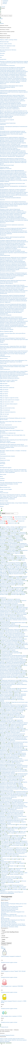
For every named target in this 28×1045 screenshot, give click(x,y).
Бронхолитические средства (6, 295)
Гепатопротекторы (4, 67)
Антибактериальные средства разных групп (9, 191)
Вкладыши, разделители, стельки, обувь (18, 471)
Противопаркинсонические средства (8, 250)
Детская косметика (4, 437)
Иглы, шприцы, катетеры (5, 496)
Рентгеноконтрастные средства (7, 119)
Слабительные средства (5, 70)
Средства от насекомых (8, 352)
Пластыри (2, 480)
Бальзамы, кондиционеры (10, 346)
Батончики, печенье (4, 421)
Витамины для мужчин (16, 113)
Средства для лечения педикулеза (7, 280)
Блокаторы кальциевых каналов (7, 170)
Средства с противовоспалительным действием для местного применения (13, 229)
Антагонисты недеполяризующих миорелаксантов (12, 159)
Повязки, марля (3, 485)
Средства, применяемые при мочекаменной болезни (12, 309)
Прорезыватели (3, 427)
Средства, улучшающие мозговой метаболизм (10, 197)
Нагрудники (17, 430)
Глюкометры (3, 448)
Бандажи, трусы (10, 435)
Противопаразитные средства (6, 278)
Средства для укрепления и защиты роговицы (10, 95)
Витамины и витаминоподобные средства (12, 115)
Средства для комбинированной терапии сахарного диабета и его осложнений (11, 210)
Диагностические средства (6, 117)
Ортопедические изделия (5, 467)
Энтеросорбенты (4, 78)
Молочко (4, 439)
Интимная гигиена (9, 339)
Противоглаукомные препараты (11, 96)
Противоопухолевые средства (6, 204)
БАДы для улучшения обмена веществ (8, 403)
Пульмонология (3, 293)
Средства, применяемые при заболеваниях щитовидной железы (12, 216)
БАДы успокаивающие (5, 410)
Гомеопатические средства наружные (19, 92)
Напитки (2, 55)
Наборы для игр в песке (20, 418)
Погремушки (11, 418)
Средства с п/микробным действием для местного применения (12, 97)
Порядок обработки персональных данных (17, 1040)
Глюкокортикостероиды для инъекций (8, 275)
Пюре (13, 421)
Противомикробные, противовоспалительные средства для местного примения (13, 263)
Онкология (2, 199)
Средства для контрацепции (16, 326)
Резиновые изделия (4, 504)
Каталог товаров (7, 892)
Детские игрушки (3, 416)
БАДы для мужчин (4, 395)
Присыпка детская (23, 439)
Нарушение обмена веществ (6, 283)
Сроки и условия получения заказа (8, 1038)
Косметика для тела (4, 351)
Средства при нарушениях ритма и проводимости (13, 176)
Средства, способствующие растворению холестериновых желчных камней (13, 79)
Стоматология (3, 226)
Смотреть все (3, 597)
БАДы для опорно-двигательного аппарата (9, 399)
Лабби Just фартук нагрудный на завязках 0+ (11, 956)
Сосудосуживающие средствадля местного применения (12, 100)
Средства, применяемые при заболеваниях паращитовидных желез (11, 215)
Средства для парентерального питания (9, 158)
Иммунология (3, 83)
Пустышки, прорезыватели (6, 424)
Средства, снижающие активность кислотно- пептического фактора (13, 81)
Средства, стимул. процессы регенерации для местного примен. (13, 98)
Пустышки (9, 427)
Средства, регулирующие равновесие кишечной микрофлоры (13, 80)
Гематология (3, 124)
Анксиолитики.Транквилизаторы (7, 243)
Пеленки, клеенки (9, 446)
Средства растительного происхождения (9, 201)
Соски (22, 430)
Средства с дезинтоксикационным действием (15, 237)
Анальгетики (3, 121)
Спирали (20, 502)
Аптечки (2, 465)
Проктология (3, 222)
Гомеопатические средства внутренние (9, 90)
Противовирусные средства (15, 103)
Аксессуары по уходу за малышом (7, 442)
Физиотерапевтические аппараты (7, 456)
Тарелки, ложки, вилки (10, 430)
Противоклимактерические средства (14, 318)
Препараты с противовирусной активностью (12, 191)
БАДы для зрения (4, 393)
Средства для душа (18, 339)
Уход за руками (3, 353)
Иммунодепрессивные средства (16, 85)
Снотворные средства (5, 240)
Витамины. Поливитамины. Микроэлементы (10, 108)
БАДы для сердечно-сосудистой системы (9, 397)
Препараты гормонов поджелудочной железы (10, 218)
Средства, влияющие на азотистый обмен (12, 306)
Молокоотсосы (3, 435)
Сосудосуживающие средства (12, 269)
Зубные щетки (24, 446)
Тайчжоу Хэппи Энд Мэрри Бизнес (10, 932)
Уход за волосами (4, 344)
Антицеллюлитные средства (20, 352)
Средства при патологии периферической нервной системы (12, 246)
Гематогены (2, 51)
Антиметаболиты (22, 201)
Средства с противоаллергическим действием (9, 148)
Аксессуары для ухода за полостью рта (9, 376)
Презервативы (3, 502)
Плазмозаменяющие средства (7, 161)
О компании (5, 0)
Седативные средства (13, 252)
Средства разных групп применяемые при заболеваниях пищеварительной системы (14, 73)
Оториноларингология (5, 255)
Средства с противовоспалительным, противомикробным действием (12, 150)
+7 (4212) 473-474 (4, 1027)
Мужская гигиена (4, 358)
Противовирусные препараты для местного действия (12, 141)
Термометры (3, 454)
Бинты (1, 476)
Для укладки (6, 347)
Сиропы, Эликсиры (4, 183)
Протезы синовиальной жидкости (19, 274)
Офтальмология (3, 93)
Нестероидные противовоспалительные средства (12, 276)
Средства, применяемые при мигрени (8, 248)
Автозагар (11, 351)
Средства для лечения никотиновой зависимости (17, 241)
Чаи (1, 57)
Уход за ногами (17, 351)
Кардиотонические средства (15, 174)
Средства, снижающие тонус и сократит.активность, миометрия (13, 319)
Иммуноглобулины (4, 85)
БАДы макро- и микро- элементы (7, 381)
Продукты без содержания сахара (7, 45)
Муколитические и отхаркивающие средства (10, 299)
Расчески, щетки (17, 446)
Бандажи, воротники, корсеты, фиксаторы (9, 469)
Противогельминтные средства (11, 281)
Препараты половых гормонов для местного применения (13, 322)
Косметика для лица (4, 365)
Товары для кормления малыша (7, 428)
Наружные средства (4, 167)
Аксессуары (14, 427)
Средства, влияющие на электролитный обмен (12, 285)
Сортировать (4, 899)
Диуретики (6, 174)
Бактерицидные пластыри (12, 483)
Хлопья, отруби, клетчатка (6, 43)
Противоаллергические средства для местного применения (13, 104)
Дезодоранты (12, 338)
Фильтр (8, 899)
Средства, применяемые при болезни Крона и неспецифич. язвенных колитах (13, 76)
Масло (8, 439)
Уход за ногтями (10, 353)
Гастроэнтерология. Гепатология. (7, 65)
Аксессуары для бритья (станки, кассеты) (9, 360)
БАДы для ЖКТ (3, 405)
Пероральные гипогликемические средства (18, 220)
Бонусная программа (5, 1041)
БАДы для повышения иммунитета (7, 412)
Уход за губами (21, 366)
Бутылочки (2, 430)
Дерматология (3, 135)
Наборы (2, 342)
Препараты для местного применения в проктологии (12, 224)
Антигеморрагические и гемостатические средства (11, 134)
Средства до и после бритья (15, 361)
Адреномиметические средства (11, 172)
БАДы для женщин (4, 389)
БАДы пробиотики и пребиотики (7, 387)
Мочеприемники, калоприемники (7, 498)
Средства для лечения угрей (18, 155)
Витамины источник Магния (13, 115)
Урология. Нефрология (5, 302)
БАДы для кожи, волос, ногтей (6, 401)
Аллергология (3, 59)
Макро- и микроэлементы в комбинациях (9, 112)
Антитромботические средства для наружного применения (13, 132)
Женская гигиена (4, 336)
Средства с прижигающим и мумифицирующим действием (13, 146)
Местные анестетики (21, 159)
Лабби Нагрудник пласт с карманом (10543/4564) (12, 986)
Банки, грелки (3, 474)
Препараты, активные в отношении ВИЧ (9, 195)
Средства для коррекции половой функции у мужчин (12, 311)
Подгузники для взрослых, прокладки (17, 494)
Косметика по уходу (4, 494)
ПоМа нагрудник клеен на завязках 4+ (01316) (11, 1016)
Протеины (14, 49)
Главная (2, 892)
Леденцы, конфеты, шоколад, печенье (8, 39)
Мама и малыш (14, 892)
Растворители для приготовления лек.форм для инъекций (13, 193)
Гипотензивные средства (21, 180)
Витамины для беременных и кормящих (9, 110)
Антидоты (2, 237)
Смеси (16, 421)
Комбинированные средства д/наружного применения (12, 137)
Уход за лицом (3, 363)
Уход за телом (3, 349)
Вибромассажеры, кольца (12, 502)
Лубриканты (25, 502)
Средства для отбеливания (16, 372)
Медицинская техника (5, 460)
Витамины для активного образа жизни (8, 380)
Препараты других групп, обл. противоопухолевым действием (14, 203)
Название (3, 948)
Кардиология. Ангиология (5, 168)
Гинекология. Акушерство (5, 315)
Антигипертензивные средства (11, 173)
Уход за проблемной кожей (15, 365)
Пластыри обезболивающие (6, 482)
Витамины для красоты (5, 113)
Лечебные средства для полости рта (16, 375)
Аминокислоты (8, 49)
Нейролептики (24, 247)
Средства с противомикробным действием (14, 140)
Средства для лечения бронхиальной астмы (15, 296)
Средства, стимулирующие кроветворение (9, 126)
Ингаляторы (2, 458)
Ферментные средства (10, 75)
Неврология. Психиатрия (5, 238)
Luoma (1, 491)
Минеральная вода (4, 41)
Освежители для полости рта (6, 371)
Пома (3, 941)
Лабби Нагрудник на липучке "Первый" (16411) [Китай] (13, 971)
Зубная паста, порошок (5, 441)
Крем (1, 439)
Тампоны (7, 338)
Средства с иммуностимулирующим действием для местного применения (12, 262)
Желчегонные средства (17, 68)
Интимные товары (4, 500)
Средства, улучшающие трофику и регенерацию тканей (13, 143)
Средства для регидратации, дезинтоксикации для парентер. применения (13, 161)
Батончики (2, 49)
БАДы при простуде (4, 414)
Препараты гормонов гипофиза (7, 221)
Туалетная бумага (9, 333)
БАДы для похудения (4, 385)
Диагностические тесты (5, 487)
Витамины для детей (23, 112)
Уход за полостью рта (5, 369)
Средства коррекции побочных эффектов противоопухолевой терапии (13, 205)
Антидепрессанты (15, 244)
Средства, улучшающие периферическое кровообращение (10, 179)
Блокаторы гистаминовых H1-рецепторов (9, 61)
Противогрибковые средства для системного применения (13, 189)
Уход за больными (4, 492)
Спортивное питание (4, 47)
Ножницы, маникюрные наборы (7, 447)
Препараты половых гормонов (7, 209)
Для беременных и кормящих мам (7, 433)
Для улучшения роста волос (16, 347)
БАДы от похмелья (4, 391)
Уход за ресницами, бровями (11, 366)
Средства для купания (15, 444)
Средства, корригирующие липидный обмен (10, 285)
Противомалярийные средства (21, 192)
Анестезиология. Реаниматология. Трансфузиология (12, 156)
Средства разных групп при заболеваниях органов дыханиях (13, 298)
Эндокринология (3, 207)
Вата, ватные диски (17, 333)
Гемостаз (2, 129)
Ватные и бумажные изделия (6, 331)
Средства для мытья (14, 439)
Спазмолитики (12, 123)
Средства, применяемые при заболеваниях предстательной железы (13, 307)
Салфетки (2, 333)
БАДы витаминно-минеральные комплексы (9, 378)
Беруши (1, 506)
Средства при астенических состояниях (16, 292)
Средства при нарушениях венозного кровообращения (13, 175)
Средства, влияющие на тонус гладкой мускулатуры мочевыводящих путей (13, 305)
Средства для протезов (15, 374)
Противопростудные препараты (7, 273)
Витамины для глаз (22, 110)
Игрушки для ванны (4, 418)
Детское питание (3, 419)
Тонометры (2, 462)
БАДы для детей (3, 383)
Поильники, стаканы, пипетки (10, 497)
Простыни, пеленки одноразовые (7, 472)
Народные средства (4, 181)
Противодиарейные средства (13, 71)
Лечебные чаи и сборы (5, 184)
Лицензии (5, 2)
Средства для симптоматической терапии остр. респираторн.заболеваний (13, 300)
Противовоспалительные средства (7, 145)
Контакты (5, 3)
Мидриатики (16, 107)
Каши (10, 421)
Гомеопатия (2, 88)
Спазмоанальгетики (4, 123)
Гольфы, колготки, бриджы (6, 489)
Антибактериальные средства (6, 329)
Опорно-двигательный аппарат (7, 165)
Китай (3, 930)
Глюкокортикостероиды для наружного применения (11, 153)
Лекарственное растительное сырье (17, 183)
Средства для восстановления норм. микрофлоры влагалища (14, 321)
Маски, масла (19, 346)
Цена (2, 946)
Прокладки (2, 338)
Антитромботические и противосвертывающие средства (12, 131)
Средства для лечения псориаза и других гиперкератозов (13, 152)
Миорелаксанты (13, 245)
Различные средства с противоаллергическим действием (14, 62)
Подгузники (2, 422)
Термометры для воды (5, 444)
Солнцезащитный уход (5, 356)
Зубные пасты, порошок (18, 371)
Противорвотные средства (14, 67)
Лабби (3, 939)
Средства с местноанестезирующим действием (10, 106)
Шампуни (2, 346)
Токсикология (3, 235)
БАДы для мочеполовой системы (7, 408)
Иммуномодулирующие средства (7, 87)
